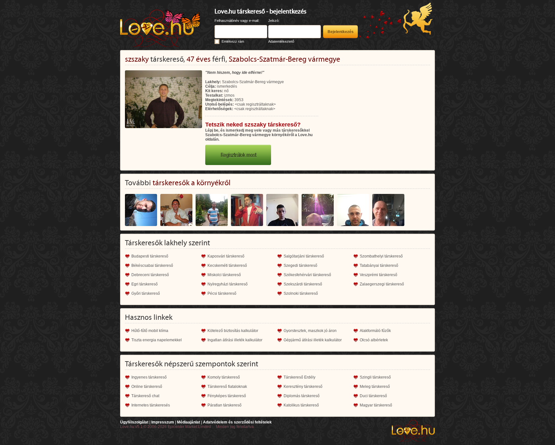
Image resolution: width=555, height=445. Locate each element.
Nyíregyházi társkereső (227, 284)
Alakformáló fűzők (375, 330)
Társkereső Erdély (299, 377)
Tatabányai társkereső (379, 265)
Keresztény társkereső (303, 386)
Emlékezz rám (233, 41)
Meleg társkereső (375, 386)
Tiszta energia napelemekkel (156, 340)
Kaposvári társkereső (225, 256)
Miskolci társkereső (224, 275)
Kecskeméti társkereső (227, 265)
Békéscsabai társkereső (152, 265)
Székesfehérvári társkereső (307, 275)
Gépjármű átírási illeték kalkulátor (313, 340)
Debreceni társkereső (150, 275)
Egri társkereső (144, 284)
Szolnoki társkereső (301, 293)
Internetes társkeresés (150, 405)
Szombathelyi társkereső (381, 256)
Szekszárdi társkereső (303, 284)
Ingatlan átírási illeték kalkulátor (234, 340)
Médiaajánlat (188, 422)
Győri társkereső (145, 293)
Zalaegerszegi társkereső (382, 284)
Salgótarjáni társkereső (304, 256)
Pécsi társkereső (221, 293)
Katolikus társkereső (301, 405)
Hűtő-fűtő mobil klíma (149, 330)
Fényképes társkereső (226, 396)
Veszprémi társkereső (378, 275)
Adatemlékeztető (281, 41)
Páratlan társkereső (224, 405)
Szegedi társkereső (300, 265)
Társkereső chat (145, 396)
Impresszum (162, 422)
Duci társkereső (373, 396)
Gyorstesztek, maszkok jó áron (310, 330)
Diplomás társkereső (302, 396)
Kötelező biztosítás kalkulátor (232, 330)
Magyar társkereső (376, 405)
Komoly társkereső (223, 377)
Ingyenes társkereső (149, 377)
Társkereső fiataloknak (227, 386)
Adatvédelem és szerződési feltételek (237, 422)
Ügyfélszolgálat (134, 422)
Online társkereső (146, 386)
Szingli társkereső (375, 377)
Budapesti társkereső (149, 256)
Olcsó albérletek (374, 340)
